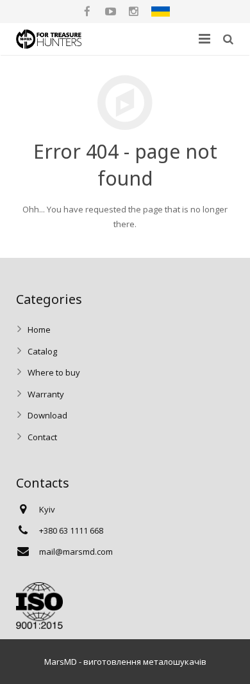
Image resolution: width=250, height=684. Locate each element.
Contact (42, 437)
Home (39, 329)
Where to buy (54, 372)
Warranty (46, 394)
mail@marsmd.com (76, 551)
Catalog (42, 351)
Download (47, 415)
